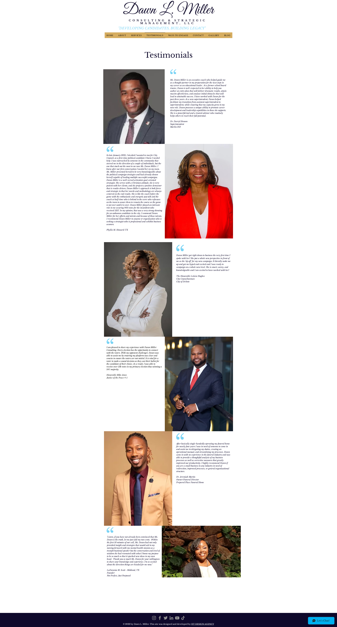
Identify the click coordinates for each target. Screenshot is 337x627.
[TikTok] (183, 618)
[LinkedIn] (171, 618)
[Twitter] (165, 618)
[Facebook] (159, 618)
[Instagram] (154, 618)
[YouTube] (177, 618)
